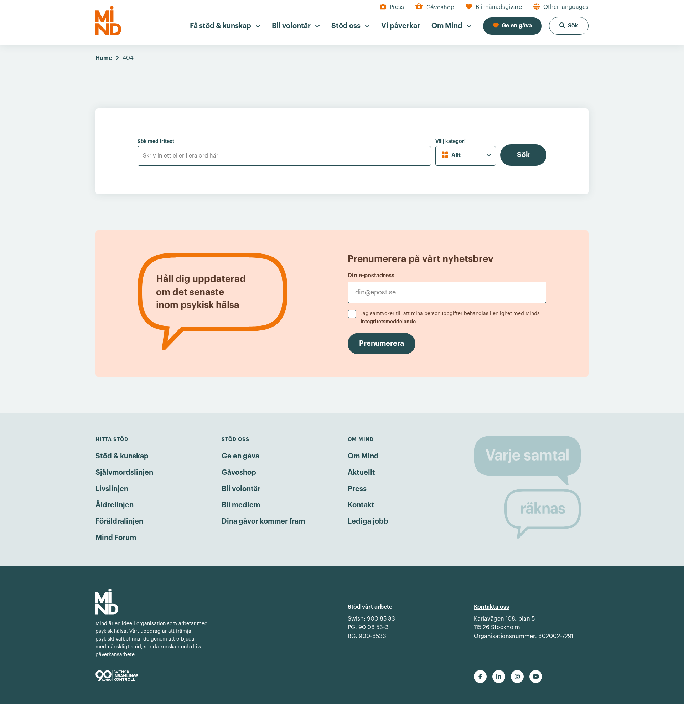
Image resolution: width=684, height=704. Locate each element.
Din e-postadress (371, 275)
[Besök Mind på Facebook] (480, 676)
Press (357, 489)
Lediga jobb (368, 521)
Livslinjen (111, 489)
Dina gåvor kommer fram (263, 521)
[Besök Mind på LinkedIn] (498, 676)
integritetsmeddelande (388, 321)
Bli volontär (241, 489)
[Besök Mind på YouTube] (535, 676)
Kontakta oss (491, 607)
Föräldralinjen (119, 521)
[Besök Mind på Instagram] (517, 676)
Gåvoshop (239, 472)
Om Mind (363, 456)
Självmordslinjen (124, 472)
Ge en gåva (240, 456)
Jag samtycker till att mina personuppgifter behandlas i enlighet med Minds (450, 317)
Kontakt (361, 505)
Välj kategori (450, 141)
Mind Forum (115, 537)
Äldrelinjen (114, 505)
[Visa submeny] (257, 26)
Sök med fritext (156, 141)
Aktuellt (361, 472)
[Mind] (108, 20)
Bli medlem (241, 505)
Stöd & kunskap (122, 456)
